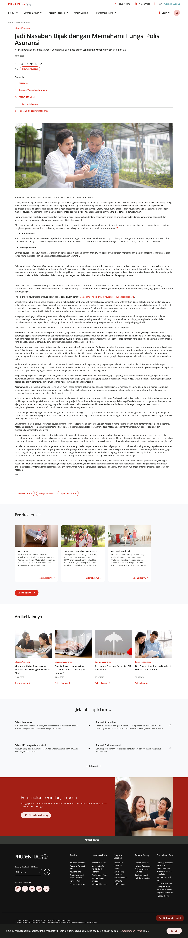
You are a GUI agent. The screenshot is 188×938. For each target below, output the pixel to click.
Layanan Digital (98, 866)
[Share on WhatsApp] (36, 64)
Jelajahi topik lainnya (28, 104)
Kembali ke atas (92, 839)
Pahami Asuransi (142, 862)
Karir (159, 880)
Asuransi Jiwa (75, 872)
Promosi (116, 868)
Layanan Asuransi (68, 493)
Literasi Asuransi (30, 68)
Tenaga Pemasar (46, 493)
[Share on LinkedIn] (27, 64)
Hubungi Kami (163, 896)
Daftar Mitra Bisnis (164, 883)
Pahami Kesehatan (143, 866)
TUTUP (174, 930)
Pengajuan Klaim (99, 862)
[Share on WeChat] (22, 64)
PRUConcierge (119, 884)
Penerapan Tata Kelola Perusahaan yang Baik (164, 871)
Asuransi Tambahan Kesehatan (33, 90)
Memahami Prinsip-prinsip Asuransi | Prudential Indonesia (107, 296)
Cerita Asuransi (141, 875)
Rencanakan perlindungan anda (33, 111)
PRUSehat (23, 83)
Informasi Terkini (164, 877)
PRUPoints (117, 881)
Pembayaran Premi (99, 875)
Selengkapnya (24, 592)
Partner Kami (75, 881)
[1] (117, 228)
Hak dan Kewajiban (143, 878)
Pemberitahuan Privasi (130, 930)
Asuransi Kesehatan (78, 862)
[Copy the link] (40, 64)
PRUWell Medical (26, 97)
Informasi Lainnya (99, 884)
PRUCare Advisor (120, 877)
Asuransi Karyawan (78, 884)
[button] (13, 12)
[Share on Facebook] (31, 64)
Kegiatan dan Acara (165, 892)
